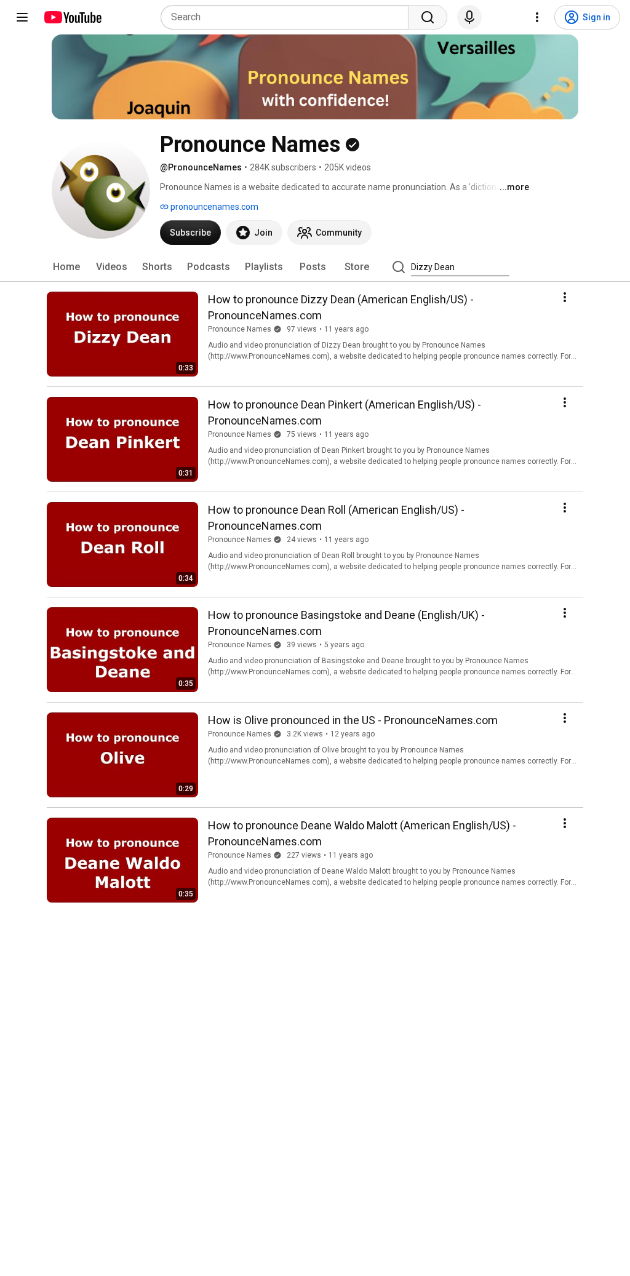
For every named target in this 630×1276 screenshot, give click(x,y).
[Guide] (22, 17)
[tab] (66, 267)
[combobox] (288, 17)
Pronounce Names (239, 329)
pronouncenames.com (213, 207)
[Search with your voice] (469, 17)
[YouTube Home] (72, 17)
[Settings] (537, 17)
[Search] (427, 17)
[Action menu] (564, 297)
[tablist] (315, 267)
